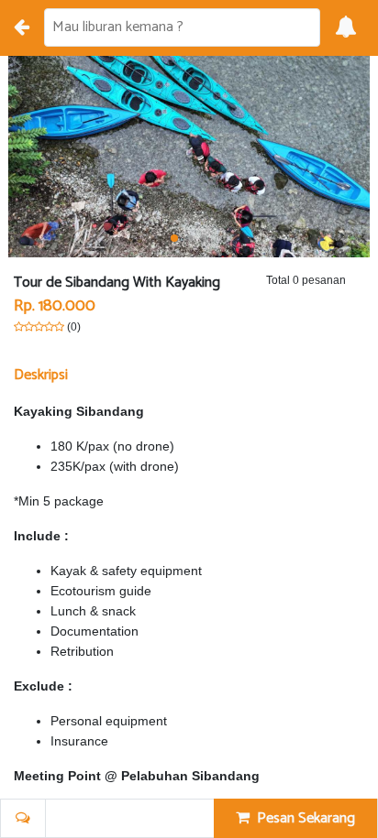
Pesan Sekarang (302, 818)
